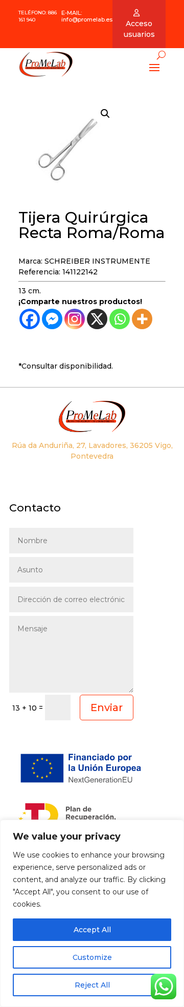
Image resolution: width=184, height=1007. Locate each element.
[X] (97, 319)
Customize (92, 957)
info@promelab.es (86, 19)
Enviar (106, 707)
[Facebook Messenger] (52, 319)
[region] (92, 913)
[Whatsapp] (119, 319)
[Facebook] (29, 319)
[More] (142, 319)
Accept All (92, 929)
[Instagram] (74, 319)
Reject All (92, 985)
